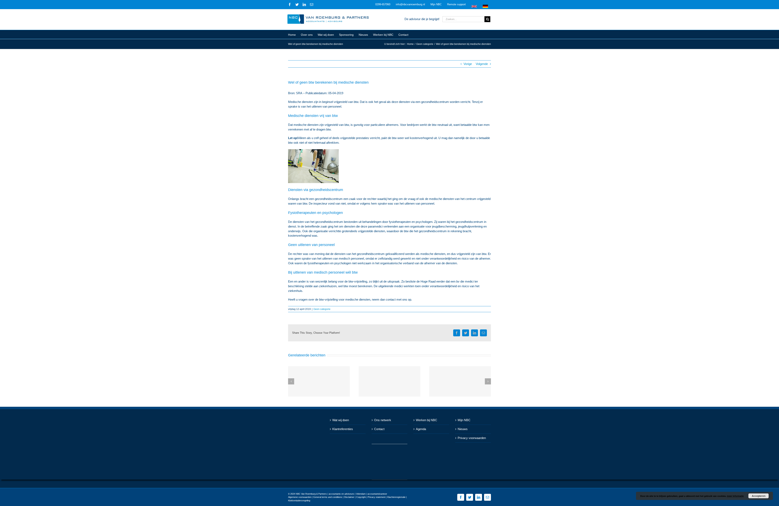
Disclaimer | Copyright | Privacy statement (364, 497)
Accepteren (758, 496)
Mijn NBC (464, 420)
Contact (379, 429)
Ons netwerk (382, 420)
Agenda (421, 429)
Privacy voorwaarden (472, 438)
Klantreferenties (342, 429)
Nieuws (463, 429)
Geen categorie (321, 309)
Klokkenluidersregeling (299, 500)
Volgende (482, 64)
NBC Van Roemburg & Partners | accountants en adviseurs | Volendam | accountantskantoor (341, 494)
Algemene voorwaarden (299, 497)
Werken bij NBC (426, 420)
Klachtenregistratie (396, 497)
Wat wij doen (340, 420)
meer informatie (735, 495)
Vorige (468, 64)
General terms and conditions (327, 497)
